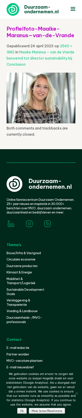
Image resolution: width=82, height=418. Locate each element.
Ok (22, 411)
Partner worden (18, 354)
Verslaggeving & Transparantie (18, 302)
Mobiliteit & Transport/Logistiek (21, 281)
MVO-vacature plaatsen (25, 361)
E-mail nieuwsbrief (20, 367)
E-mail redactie (18, 348)
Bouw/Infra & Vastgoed (24, 253)
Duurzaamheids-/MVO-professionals (24, 320)
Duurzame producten (22, 266)
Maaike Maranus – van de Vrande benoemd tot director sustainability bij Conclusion (40, 58)
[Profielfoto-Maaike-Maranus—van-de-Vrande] (41, 122)
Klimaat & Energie (19, 272)
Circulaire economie (21, 259)
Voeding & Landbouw (22, 311)
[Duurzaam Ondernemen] (39, 9)
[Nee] (76, 393)
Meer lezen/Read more (47, 411)
